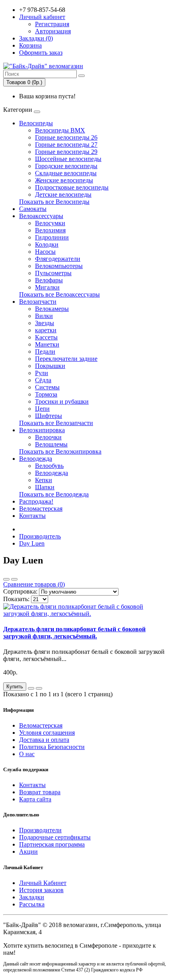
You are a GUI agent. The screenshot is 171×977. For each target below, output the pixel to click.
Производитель (40, 536)
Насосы (45, 251)
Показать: (16, 599)
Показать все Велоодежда (54, 494)
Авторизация (53, 31)
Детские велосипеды (63, 194)
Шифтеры (48, 415)
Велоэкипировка (42, 430)
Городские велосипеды (66, 166)
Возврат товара (39, 792)
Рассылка (32, 904)
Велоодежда (35, 458)
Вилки (44, 315)
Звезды (44, 323)
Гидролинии (52, 237)
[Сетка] (14, 579)
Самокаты (33, 208)
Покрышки (50, 365)
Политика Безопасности (52, 746)
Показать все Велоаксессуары (59, 294)
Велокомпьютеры (59, 265)
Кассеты (46, 337)
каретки (45, 330)
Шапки (44, 487)
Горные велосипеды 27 (66, 144)
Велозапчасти (37, 301)
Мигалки (47, 287)
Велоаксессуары (41, 216)
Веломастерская (40, 508)
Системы (47, 387)
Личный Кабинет (42, 882)
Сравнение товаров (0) (34, 584)
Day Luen (32, 543)
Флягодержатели (57, 258)
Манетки (47, 344)
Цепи (42, 408)
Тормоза (46, 394)
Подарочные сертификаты (55, 837)
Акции (28, 851)
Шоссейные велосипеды (68, 158)
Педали (45, 351)
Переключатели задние (66, 358)
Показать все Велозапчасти (56, 423)
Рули (41, 373)
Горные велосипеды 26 (66, 137)
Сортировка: (20, 591)
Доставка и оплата (44, 739)
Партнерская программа (52, 844)
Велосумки (50, 223)
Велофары (49, 280)
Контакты (32, 515)
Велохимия (50, 230)
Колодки (46, 244)
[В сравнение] (39, 688)
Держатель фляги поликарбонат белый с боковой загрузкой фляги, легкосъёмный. (74, 633)
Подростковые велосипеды (72, 187)
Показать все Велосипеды (54, 201)
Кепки (43, 480)
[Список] (6, 579)
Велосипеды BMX (60, 130)
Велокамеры (52, 308)
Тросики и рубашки (62, 401)
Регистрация (52, 24)
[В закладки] (31, 688)
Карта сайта (35, 799)
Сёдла (43, 380)
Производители (40, 830)
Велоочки (48, 437)
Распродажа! (36, 501)
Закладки (31, 897)
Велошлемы (51, 444)
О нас (27, 754)
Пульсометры (53, 273)
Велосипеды (36, 123)
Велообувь (49, 465)
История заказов (41, 890)
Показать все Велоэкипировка (60, 451)
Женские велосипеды (64, 180)
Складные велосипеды (66, 173)
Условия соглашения (47, 732)
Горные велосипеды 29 (66, 151)
